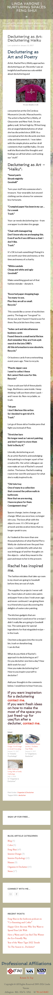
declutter (22, 795)
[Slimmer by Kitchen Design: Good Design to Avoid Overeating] (15, 738)
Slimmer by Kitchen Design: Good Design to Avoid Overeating (15, 746)
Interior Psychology (16, 858)
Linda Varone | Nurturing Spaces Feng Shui (26, 7)
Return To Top (26, 977)
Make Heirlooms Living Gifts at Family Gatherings (15, 771)
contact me (16, 700)
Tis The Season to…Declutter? (21, 946)
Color (10, 845)
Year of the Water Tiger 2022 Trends (24, 942)
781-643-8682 (42, 992)
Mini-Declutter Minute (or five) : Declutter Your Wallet (32, 746)
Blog (10, 840)
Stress (10, 871)
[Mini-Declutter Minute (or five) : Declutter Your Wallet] (33, 738)
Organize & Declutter (25, 792)
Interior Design (14, 853)
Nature (11, 862)
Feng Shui (12, 849)
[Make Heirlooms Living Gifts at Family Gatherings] (15, 764)
